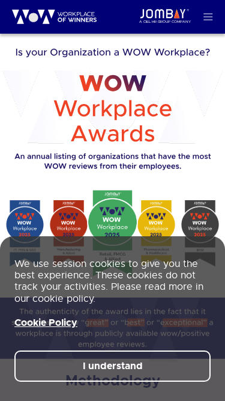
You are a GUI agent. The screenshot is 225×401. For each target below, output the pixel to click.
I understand (113, 366)
